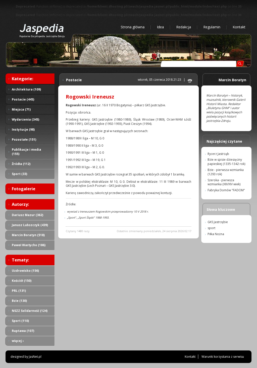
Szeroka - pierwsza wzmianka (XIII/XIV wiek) (224, 182)
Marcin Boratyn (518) (28, 235)
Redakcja (183, 27)
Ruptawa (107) (23, 331)
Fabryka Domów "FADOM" (226, 190)
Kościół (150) (21, 281)
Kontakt (239, 27)
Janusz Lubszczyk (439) (30, 225)
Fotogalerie (23, 189)
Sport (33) (19, 174)
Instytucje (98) (23, 129)
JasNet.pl (35, 356)
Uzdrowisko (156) (25, 270)
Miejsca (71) (21, 109)
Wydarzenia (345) (25, 119)
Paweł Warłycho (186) (28, 245)
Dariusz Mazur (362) (27, 215)
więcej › (18, 341)
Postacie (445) (23, 99)
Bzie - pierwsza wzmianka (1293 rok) (226, 172)
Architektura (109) (26, 89)
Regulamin (211, 27)
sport (211, 228)
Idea (160, 27)
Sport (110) (20, 321)
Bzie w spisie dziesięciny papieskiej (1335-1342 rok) (226, 161)
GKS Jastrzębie (218, 222)
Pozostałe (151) (24, 139)
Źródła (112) (21, 164)
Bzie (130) (19, 301)
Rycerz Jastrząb (218, 154)
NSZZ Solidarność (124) (29, 311)
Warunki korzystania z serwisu (223, 356)
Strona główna (133, 27)
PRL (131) (19, 291)
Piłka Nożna (216, 234)
